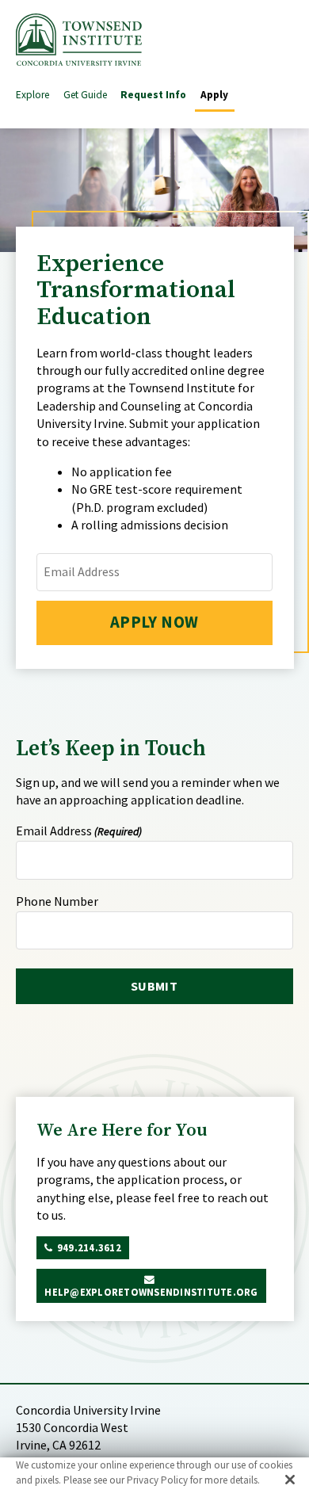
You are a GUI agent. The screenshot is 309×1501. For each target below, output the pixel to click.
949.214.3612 (89, 1247)
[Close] (290, 1479)
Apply (214, 94)
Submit (154, 986)
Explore (32, 94)
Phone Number (57, 901)
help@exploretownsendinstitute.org (151, 1291)
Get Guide (85, 94)
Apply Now (154, 622)
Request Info (153, 94)
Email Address (79, 830)
